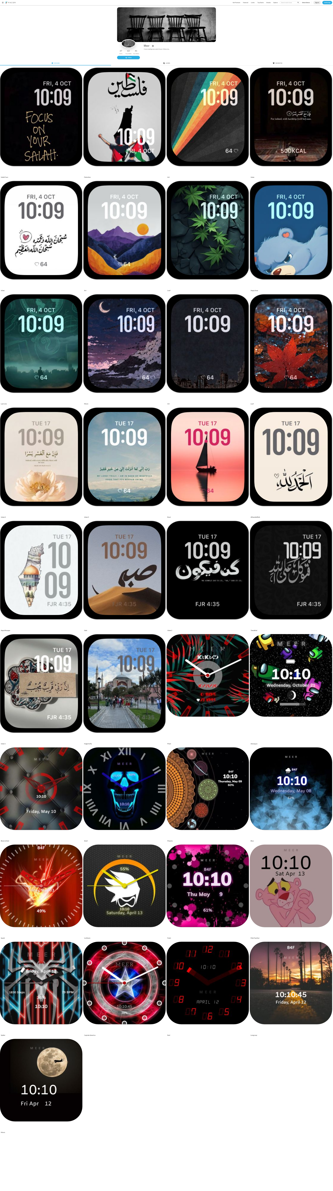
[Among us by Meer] (291, 675)
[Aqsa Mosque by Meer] (41, 570)
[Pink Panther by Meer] (291, 886)
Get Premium (236, 2)
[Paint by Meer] (207, 886)
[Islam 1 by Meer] (41, 683)
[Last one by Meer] (41, 343)
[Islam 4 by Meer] (41, 457)
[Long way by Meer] (291, 983)
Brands (268, 2)
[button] (327, 2)
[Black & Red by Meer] (41, 788)
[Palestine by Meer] (124, 117)
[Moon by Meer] (124, 343)
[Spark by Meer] (41, 886)
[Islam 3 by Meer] (124, 457)
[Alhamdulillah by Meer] (291, 457)
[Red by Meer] (207, 983)
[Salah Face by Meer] (41, 117)
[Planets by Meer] (207, 788)
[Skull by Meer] (124, 788)
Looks (253, 2)
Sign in (317, 2)
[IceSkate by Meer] (124, 886)
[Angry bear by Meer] (291, 230)
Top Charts (260, 2)
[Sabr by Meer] (124, 570)
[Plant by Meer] (207, 675)
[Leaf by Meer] (207, 230)
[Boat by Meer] (207, 457)
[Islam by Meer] (291, 117)
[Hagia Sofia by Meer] (124, 683)
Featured (245, 2)
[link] (10, 2)
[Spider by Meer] (41, 983)
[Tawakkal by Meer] (291, 570)
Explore (275, 2)
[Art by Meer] (207, 117)
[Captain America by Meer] (124, 983)
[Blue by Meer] (291, 788)
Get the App (327, 2)
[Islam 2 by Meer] (207, 570)
